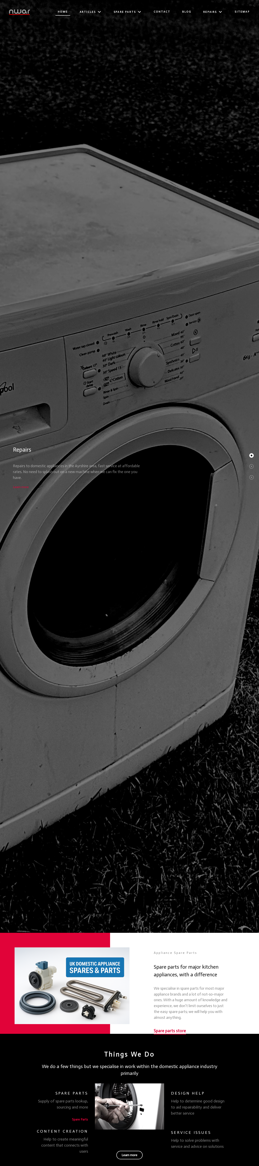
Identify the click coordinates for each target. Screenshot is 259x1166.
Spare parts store (170, 1030)
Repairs (22, 449)
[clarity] (19, 12)
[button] (251, 455)
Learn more (21, 487)
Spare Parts (80, 1119)
